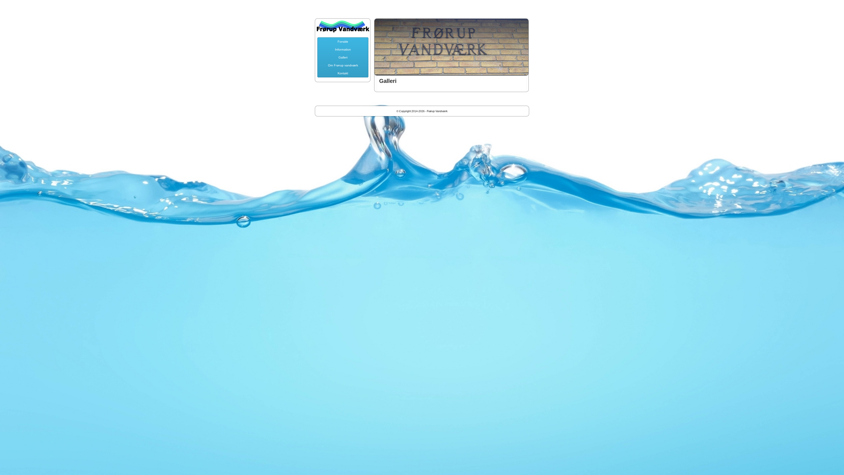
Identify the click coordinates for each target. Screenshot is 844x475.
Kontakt (343, 73)
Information (343, 49)
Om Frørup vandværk (343, 65)
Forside (343, 41)
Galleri (342, 57)
